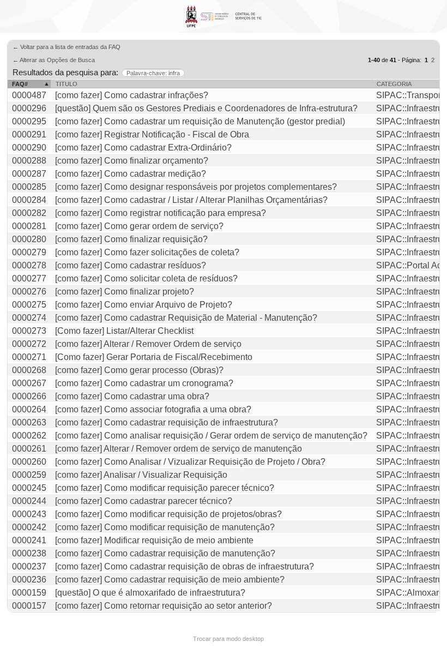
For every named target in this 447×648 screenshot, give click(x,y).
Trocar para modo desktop (228, 638)
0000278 (29, 265)
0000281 (29, 226)
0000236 (29, 579)
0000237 (29, 566)
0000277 (29, 278)
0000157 (29, 605)
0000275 (29, 304)
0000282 (29, 213)
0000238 (29, 553)
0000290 (29, 147)
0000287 (29, 173)
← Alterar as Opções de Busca (54, 60)
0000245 (29, 488)
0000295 (29, 121)
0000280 (29, 239)
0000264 (29, 409)
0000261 (29, 448)
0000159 (29, 592)
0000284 (29, 200)
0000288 (29, 160)
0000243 (29, 514)
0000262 (29, 435)
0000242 (29, 527)
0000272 (29, 344)
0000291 (29, 134)
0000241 (29, 540)
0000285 (29, 186)
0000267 (29, 383)
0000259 (29, 474)
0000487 (29, 95)
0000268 (29, 370)
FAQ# (20, 84)
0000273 (29, 330)
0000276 (29, 291)
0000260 (29, 461)
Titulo (66, 84)
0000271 (29, 357)
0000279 (29, 252)
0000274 (29, 317)
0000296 (29, 108)
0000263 (29, 422)
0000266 (29, 396)
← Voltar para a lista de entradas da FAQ (66, 47)
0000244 (29, 501)
